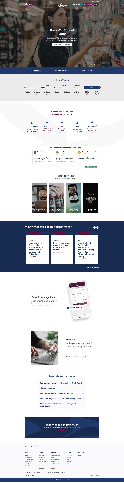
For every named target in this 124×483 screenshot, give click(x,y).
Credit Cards (41, 463)
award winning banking (91, 210)
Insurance (53, 461)
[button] (98, 157)
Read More (33, 256)
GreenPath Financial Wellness (56, 463)
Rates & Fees (27, 465)
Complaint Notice (46, 472)
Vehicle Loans (37, 70)
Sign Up (62, 430)
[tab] (62, 383)
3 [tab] (95, 64)
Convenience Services (55, 459)
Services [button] (54, 452)
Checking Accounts (29, 457)
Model (64, 85)
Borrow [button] (41, 452)
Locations (69, 457)
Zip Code (77, 85)
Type (31, 85)
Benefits (52, 457)
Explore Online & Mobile (40, 305)
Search (91, 87)
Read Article (58, 252)
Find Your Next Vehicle (57, 210)
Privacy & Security (87, 70)
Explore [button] (81, 452)
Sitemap (63, 472)
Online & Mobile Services (39, 210)
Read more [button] (36, 163)
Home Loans (41, 459)
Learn (79, 455)
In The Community (70, 463)
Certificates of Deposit (29, 459)
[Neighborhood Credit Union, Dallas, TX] (62, 4)
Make (47, 85)
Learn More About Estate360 (77, 356)
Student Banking (28, 463)
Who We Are (69, 455)
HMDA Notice (28, 472)
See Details (68, 114)
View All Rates (57, 114)
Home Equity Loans (42, 461)
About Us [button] (70, 452)
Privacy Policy (37, 472)
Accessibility (55, 472)
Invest (52, 465)
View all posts (93, 267)
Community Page (62, 43)
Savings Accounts (28, 461)
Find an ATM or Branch (62, 70)
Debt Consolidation (42, 465)
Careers (68, 459)
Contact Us (69, 461)
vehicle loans (31, 131)
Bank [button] (27, 452)
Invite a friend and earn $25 (74, 210)
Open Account (28, 455)
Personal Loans (77, 131)
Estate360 (53, 467)
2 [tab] (94, 64)
